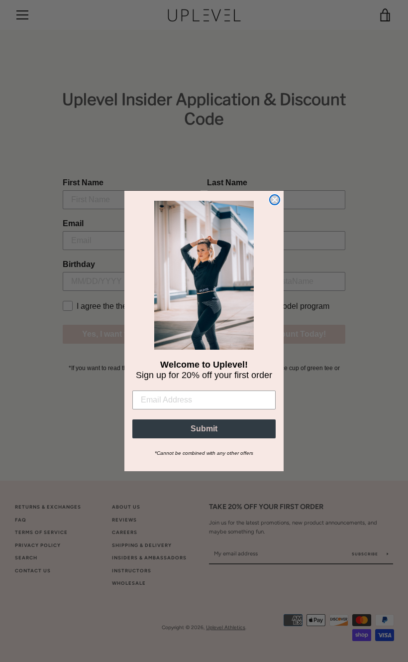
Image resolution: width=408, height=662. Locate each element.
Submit (204, 428)
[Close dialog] (275, 200)
